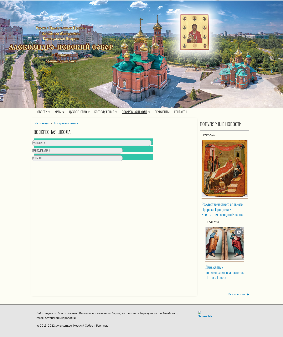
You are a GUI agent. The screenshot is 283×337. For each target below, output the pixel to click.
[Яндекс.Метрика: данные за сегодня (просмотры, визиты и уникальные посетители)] (206, 314)
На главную (41, 123)
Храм (58, 112)
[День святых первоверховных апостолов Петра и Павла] (224, 243)
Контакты (180, 112)
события (37, 158)
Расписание (39, 143)
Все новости (237, 294)
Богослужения (104, 112)
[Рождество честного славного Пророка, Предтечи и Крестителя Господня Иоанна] (225, 168)
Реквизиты (162, 112)
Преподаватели (41, 150)
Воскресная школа (134, 112)
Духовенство (78, 112)
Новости (41, 112)
